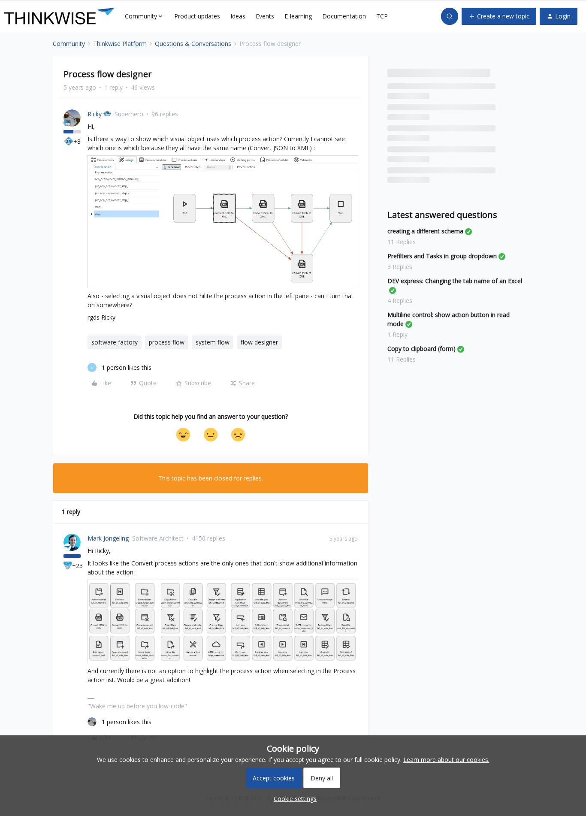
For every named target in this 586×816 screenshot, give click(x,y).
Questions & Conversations (193, 43)
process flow (166, 342)
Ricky (95, 114)
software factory (114, 342)
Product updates (197, 16)
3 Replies (399, 267)
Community (69, 43)
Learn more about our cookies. (446, 760)
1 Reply (397, 334)
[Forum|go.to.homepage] (59, 16)
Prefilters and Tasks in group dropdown (442, 256)
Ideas (237, 16)
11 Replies (401, 242)
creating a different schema (425, 231)
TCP (382, 16)
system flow (213, 342)
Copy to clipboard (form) (421, 349)
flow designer (259, 342)
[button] (499, 16)
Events (265, 16)
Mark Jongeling (108, 538)
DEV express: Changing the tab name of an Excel (454, 281)
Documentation (344, 16)
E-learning (298, 16)
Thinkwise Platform (120, 43)
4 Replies (399, 300)
